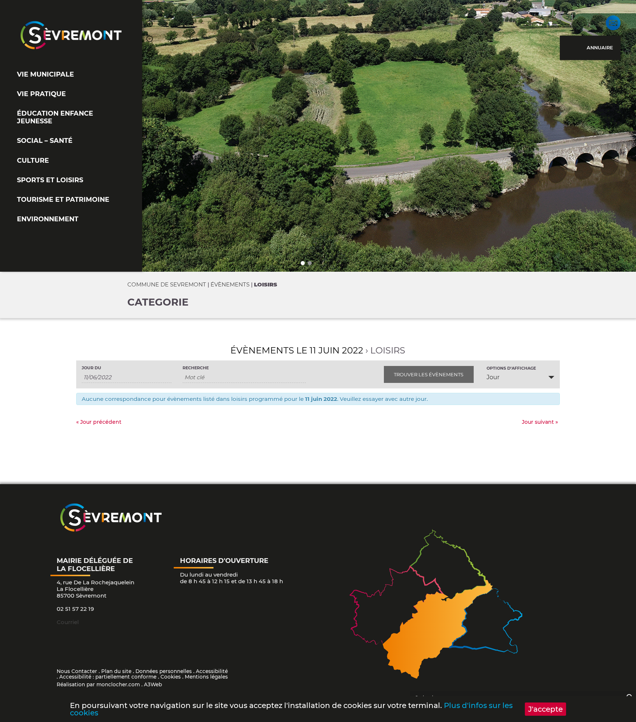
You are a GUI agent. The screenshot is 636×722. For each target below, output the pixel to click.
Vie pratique (41, 94)
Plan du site (116, 671)
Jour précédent (98, 422)
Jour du (91, 368)
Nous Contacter (77, 671)
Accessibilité (212, 671)
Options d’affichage (511, 368)
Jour (493, 377)
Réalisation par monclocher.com (98, 684)
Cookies (170, 677)
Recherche (196, 368)
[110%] (149, 24)
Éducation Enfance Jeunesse (55, 117)
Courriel (68, 622)
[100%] (149, 55)
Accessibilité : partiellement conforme (107, 677)
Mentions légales (206, 677)
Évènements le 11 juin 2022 (296, 350)
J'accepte (545, 709)
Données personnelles (163, 671)
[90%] (149, 39)
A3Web (153, 684)
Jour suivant (540, 422)
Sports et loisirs (50, 180)
